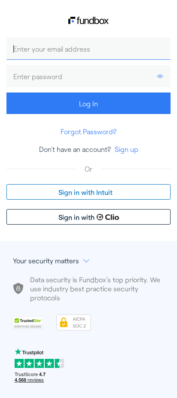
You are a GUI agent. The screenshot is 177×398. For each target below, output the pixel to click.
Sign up (126, 149)
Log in (88, 103)
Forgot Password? (88, 131)
